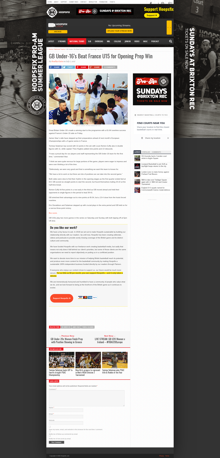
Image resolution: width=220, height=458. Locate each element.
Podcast (155, 41)
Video (136, 41)
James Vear (76, 327)
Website (51, 420)
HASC (145, 41)
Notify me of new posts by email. (60, 439)
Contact (83, 2)
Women (51, 47)
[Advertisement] (95, 316)
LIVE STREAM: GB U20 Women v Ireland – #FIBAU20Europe (110, 340)
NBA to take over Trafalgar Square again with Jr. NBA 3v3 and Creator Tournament (154, 182)
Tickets (112, 2)
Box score (53, 213)
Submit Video (73, 2)
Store (50, 2)
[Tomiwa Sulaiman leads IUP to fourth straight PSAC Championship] (61, 368)
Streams (62, 41)
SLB (89, 41)
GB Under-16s (66, 327)
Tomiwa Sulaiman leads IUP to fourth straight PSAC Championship (60, 372)
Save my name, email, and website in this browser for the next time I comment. (76, 429)
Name (51, 407)
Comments (156, 152)
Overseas (99, 41)
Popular (146, 152)
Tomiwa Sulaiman (88, 327)
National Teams (77, 41)
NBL (108, 41)
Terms (167, 456)
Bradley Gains (57, 61)
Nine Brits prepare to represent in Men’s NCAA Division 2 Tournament (87, 372)
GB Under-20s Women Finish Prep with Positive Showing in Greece (67, 340)
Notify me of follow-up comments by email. (63, 434)
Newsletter (93, 2)
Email (51, 414)
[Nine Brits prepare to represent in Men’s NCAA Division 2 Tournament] (88, 368)
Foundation (103, 2)
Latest (51, 41)
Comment (53, 389)
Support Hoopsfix (61, 298)
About (56, 2)
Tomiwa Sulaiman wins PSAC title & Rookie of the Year (113, 371)
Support (64, 2)
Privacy (161, 456)
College (117, 41)
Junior (128, 41)
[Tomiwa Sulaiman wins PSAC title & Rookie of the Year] (115, 368)
